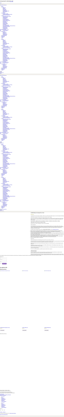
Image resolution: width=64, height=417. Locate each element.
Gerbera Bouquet (5, 22)
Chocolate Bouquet (5, 28)
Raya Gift (4, 12)
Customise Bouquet (5, 30)
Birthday (4, 8)
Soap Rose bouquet (5, 27)
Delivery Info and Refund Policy (4, 414)
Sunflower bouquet (5, 55)
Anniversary (4, 7)
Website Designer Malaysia (13, 413)
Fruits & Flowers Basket (6, 29)
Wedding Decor (5, 34)
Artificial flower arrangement (6, 26)
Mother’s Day (4, 41)
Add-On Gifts (3, 68)
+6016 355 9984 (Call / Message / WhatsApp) (5, 394)
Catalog (2, 15)
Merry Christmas (5, 11)
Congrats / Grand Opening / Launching (7, 14)
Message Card (1, 256)
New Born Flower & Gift (6, 19)
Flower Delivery (3, 398)
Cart (1, 397)
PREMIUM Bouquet (5, 49)
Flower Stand (3, 45)
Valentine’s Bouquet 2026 (6, 43)
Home (2, 6)
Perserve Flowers (5, 59)
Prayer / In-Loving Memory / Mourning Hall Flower (9, 25)
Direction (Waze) (3, 399)
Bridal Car (4, 32)
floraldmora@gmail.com (56, 229)
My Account (2, 396)
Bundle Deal (2, 69)
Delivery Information (33, 224)
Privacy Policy (3, 400)
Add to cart (4, 263)
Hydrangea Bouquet (5, 23)
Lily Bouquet (4, 61)
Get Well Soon (4, 18)
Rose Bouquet (4, 21)
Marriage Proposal (5, 66)
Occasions (2, 39)
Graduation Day (5, 10)
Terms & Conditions (3, 401)
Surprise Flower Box (5, 53)
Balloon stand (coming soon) (6, 47)
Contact (2, 37)
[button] (1, 71)
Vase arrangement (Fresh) (6, 57)
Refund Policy (32, 238)
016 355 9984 (11, 1)
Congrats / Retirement (5, 51)
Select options (2, 330)
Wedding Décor (3, 31)
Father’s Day (4, 9)
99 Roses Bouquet (5, 17)
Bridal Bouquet (5, 64)
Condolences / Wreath (5, 13)
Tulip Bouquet (4, 24)
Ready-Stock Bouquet (4, 35)
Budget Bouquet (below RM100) (7, 16)
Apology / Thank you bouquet (6, 20)
